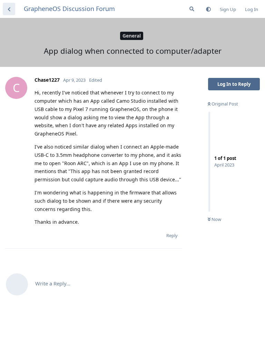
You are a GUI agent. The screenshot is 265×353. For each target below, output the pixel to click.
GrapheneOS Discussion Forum (69, 8)
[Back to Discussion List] (9, 9)
